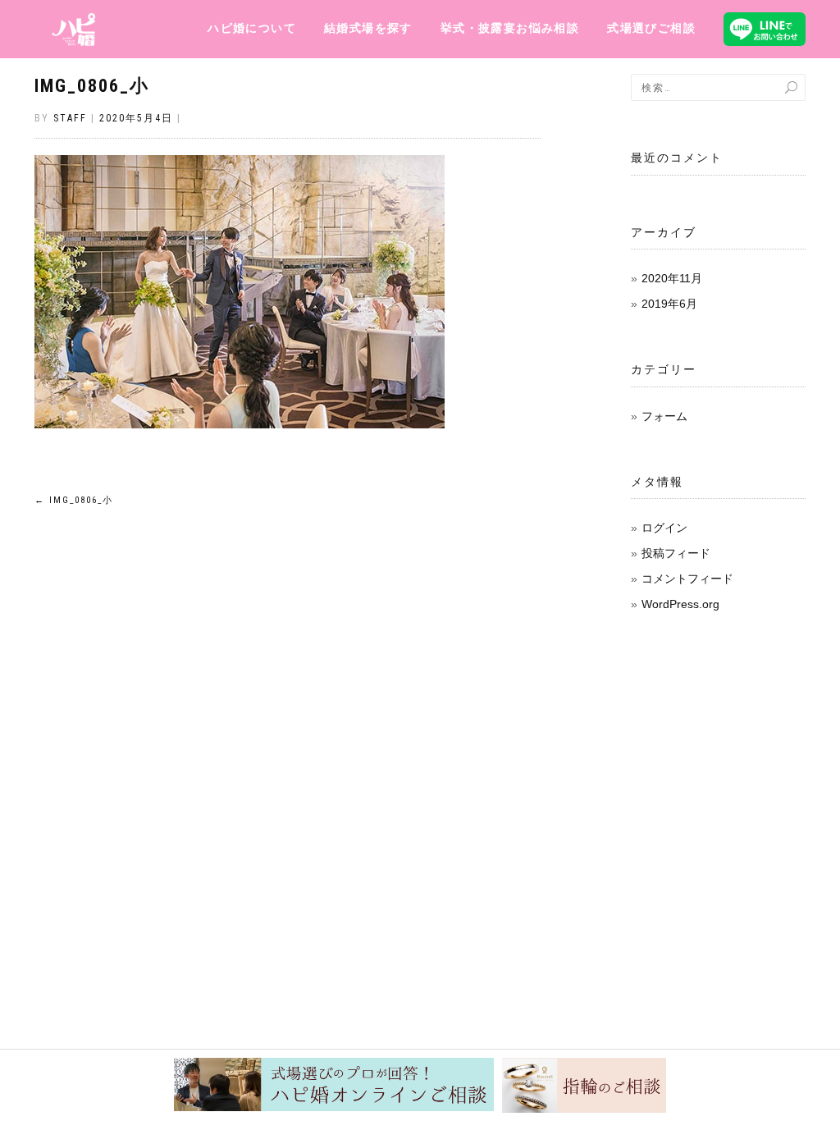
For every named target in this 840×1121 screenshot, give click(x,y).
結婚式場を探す (368, 27)
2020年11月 (671, 278)
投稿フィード (675, 553)
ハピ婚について (252, 27)
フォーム (664, 416)
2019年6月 (669, 303)
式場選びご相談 (651, 27)
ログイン (664, 527)
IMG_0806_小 (91, 85)
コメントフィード (687, 578)
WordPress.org (680, 604)
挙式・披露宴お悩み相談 (510, 27)
